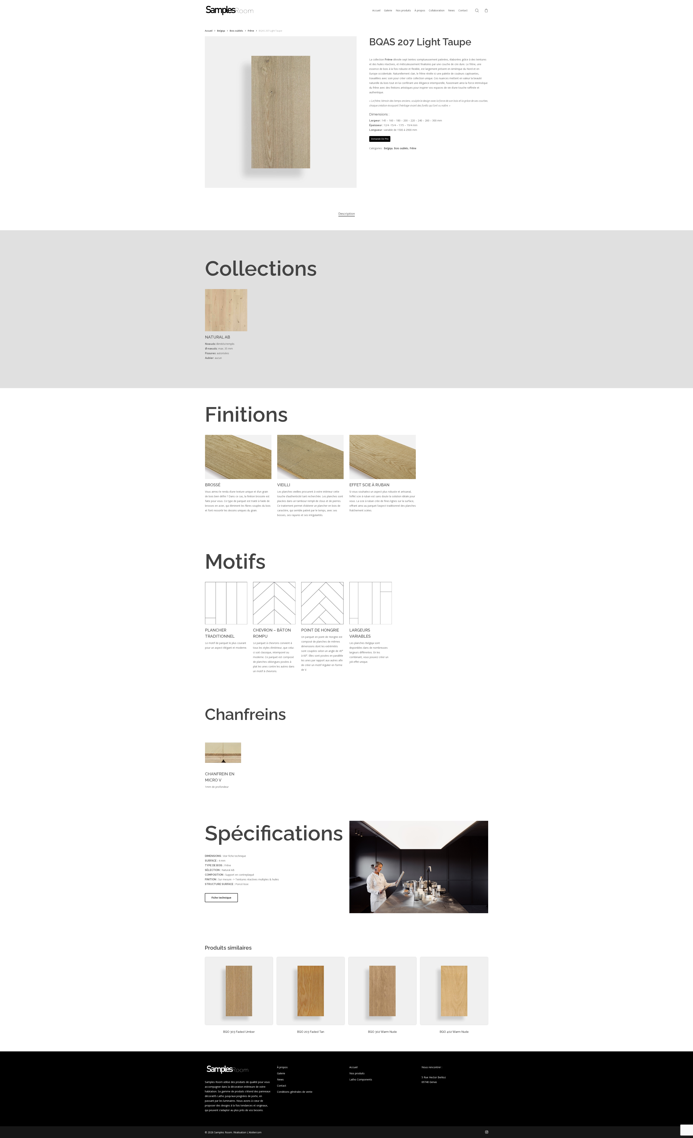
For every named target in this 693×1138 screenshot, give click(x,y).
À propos (282, 1067)
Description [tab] (346, 213)
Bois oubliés (236, 30)
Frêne (251, 30)
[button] (221, 897)
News (280, 1079)
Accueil (208, 30)
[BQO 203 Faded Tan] (311, 991)
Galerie (281, 1073)
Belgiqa (221, 30)
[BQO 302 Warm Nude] (382, 991)
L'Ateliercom (254, 1132)
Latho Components (360, 1079)
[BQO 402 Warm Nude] (454, 991)
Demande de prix (380, 139)
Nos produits (357, 1073)
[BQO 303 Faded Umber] (239, 991)
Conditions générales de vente (294, 1091)
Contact (281, 1085)
